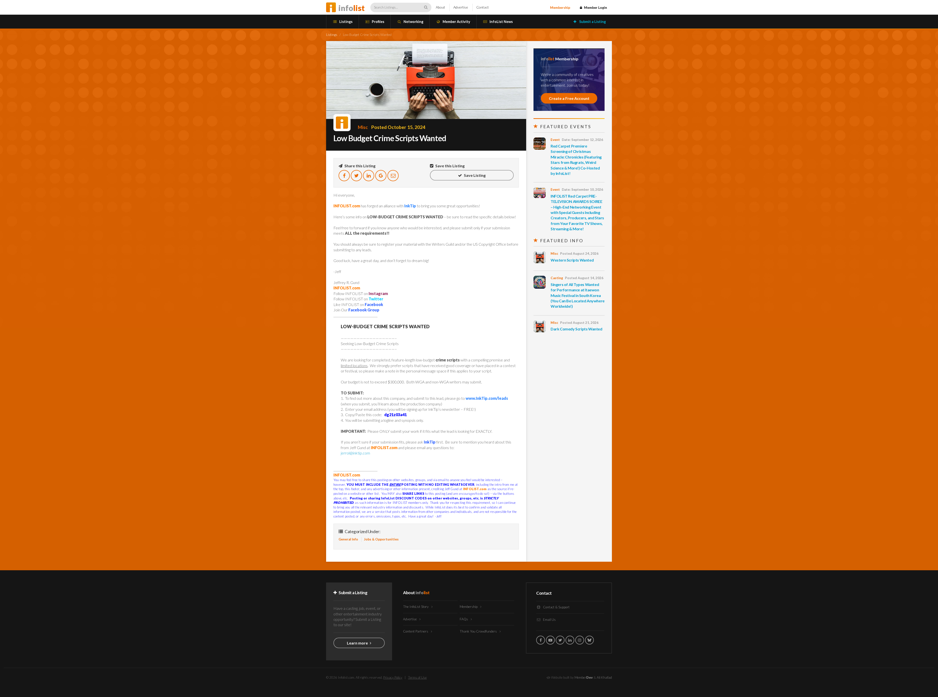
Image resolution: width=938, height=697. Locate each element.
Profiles (377, 22)
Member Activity (456, 22)
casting (557, 278)
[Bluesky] (589, 640)
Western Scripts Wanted (572, 260)
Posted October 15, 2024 (398, 127)
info (351, 8)
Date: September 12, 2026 (582, 140)
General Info (348, 539)
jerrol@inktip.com (355, 453)
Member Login (595, 8)
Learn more (358, 643)
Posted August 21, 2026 (579, 323)
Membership (560, 8)
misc (363, 127)
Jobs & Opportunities (381, 539)
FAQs (464, 619)
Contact (482, 7)
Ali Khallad (604, 677)
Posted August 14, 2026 (584, 278)
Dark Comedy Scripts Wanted (576, 329)
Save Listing (474, 175)
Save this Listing (450, 165)
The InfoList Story (416, 607)
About (440, 7)
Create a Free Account (569, 98)
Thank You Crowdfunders (479, 631)
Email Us (549, 620)
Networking (413, 22)
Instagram (378, 293)
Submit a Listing (592, 22)
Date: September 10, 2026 (582, 189)
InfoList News (501, 22)
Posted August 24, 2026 (579, 253)
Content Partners (416, 631)
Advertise (460, 7)
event (555, 140)
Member (584, 677)
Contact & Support (556, 607)
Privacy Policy (392, 677)
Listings (345, 22)
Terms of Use (417, 677)
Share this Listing (359, 165)
